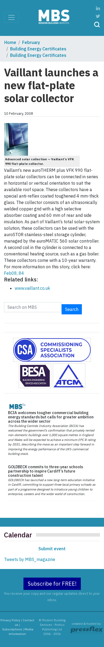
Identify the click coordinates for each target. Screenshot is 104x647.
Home (10, 42)
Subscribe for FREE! (52, 583)
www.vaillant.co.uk (32, 288)
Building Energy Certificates (38, 48)
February (31, 42)
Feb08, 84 (14, 273)
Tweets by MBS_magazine (29, 559)
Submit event (52, 548)
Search (71, 309)
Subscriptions (12, 629)
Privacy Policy (10, 620)
